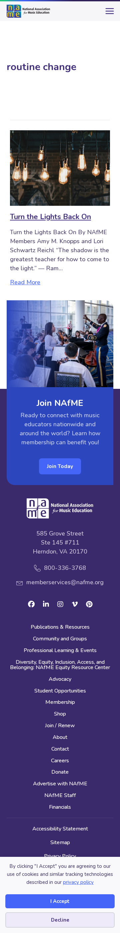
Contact (60, 749)
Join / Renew (60, 726)
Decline (60, 920)
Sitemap (60, 842)
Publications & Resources (60, 627)
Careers (60, 761)
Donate (60, 772)
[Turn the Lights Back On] (60, 167)
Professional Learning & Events (60, 651)
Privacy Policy (60, 856)
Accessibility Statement (60, 828)
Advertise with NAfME (60, 784)
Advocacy (60, 679)
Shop (60, 714)
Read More (25, 282)
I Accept (60, 901)
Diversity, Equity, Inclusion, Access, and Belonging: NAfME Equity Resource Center (60, 665)
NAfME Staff (60, 796)
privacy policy (78, 882)
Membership (60, 702)
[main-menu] (108, 13)
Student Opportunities (60, 691)
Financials (60, 807)
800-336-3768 (65, 568)
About (60, 738)
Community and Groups (60, 639)
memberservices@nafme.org (65, 582)
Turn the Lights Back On (50, 217)
